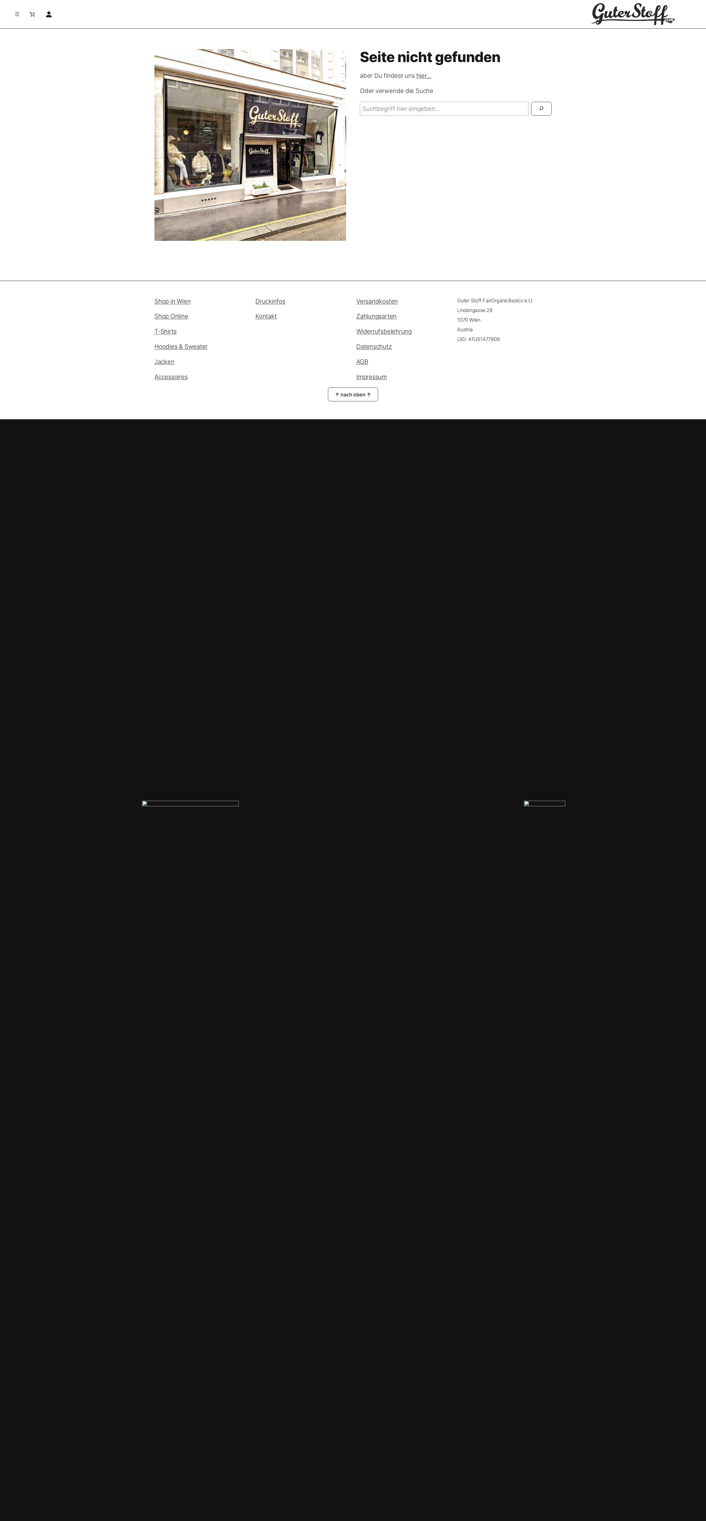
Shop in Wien (172, 301)
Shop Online (171, 316)
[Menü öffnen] (17, 14)
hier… (424, 75)
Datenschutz (374, 346)
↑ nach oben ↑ (353, 394)
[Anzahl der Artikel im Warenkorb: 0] (32, 14)
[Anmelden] (48, 14)
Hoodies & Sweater (181, 346)
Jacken (164, 361)
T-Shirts (165, 331)
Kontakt (266, 316)
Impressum (371, 376)
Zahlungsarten (376, 316)
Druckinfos (270, 301)
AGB (362, 361)
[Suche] (541, 109)
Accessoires (171, 376)
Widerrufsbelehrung (384, 331)
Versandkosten (377, 301)
